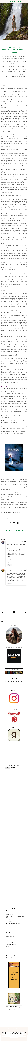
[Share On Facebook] (13, 522)
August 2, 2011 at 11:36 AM (22, 570)
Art (6, 912)
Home (7, 910)
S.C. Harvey (17, 518)
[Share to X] (10, 522)
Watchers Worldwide (10, 936)
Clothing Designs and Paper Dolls (13, 923)
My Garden (8, 946)
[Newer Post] (3, 612)
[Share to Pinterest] (17, 522)
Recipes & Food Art (10, 942)
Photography (8, 925)
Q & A (7, 938)
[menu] (2, 1)
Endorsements (9, 948)
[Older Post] (25, 612)
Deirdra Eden (14, 8)
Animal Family (9, 932)
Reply (9, 565)
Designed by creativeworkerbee (14, 1043)
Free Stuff (8, 934)
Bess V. (9, 570)
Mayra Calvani (11, 542)
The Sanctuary (9, 950)
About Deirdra (9, 921)
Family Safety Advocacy (11, 944)
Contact (7, 940)
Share (2, 621)
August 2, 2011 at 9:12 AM (22, 541)
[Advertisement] (14, 754)
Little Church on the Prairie (11, 953)
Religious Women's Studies (11, 955)
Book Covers (8, 930)
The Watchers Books (10, 914)
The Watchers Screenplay (11, 927)
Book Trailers (9, 919)
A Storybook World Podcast (11, 957)
